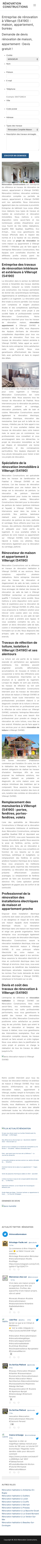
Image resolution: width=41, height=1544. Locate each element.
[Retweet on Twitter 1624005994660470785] (15, 1312)
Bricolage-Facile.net (18, 1242)
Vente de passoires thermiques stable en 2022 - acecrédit (20, 1174)
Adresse (9, 117)
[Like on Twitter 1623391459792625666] (19, 1357)
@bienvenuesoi (33, 1277)
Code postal (11, 109)
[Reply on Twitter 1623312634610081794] (10, 1403)
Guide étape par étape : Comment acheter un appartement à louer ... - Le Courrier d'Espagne (20, 1193)
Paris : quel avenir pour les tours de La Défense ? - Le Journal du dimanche (18, 1154)
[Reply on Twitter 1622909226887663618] (10, 1428)
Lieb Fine (13, 1320)
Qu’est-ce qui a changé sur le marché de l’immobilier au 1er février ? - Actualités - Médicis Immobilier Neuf (20, 1147)
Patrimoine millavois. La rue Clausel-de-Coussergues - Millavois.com (18, 1186)
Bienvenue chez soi (18, 1277)
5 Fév (11, 1438)
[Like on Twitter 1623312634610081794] (19, 1403)
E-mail (9, 80)
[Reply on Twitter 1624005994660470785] (10, 1312)
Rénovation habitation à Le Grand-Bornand (20, 1513)
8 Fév (29, 1320)
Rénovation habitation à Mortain (16, 1505)
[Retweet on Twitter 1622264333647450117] (15, 1472)
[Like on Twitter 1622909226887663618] (19, 1428)
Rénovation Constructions (15, 5)
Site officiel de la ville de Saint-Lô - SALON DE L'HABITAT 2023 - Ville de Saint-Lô (19, 1140)
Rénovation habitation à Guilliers (16, 1496)
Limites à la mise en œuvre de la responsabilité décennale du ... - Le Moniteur (19, 1179)
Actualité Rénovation (20, 1128)
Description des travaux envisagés (21, 134)
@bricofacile (33, 1242)
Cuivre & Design (16, 1435)
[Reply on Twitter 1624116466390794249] (10, 1269)
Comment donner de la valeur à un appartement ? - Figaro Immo (19, 1167)
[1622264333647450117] (22, 1472)
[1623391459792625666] (22, 1357)
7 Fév (11, 1413)
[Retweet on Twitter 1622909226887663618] (15, 1428)
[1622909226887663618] (22, 1428)
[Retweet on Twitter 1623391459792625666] (15, 1357)
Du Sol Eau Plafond (17, 1365)
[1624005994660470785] (22, 1312)
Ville (8, 100)
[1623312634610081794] (22, 1403)
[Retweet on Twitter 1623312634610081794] (15, 1403)
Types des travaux (14, 126)
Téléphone (10, 89)
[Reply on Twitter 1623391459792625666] (10, 1357)
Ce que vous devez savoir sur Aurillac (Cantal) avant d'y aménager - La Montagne (19, 1134)
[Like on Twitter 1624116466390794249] (19, 1269)
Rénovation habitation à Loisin (15, 1499)
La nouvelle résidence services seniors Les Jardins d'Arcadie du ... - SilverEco (20, 1161)
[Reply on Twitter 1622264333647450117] (10, 1472)
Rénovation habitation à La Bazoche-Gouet (20, 1510)
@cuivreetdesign (30, 1435)
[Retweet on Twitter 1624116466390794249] (15, 1269)
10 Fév (11, 1245)
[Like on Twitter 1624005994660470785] (19, 1312)
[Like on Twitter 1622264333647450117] (19, 1472)
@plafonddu (31, 1365)
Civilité (9, 55)
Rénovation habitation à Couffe (15, 1502)
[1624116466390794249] (22, 1269)
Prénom (9, 72)
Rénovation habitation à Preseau (16, 1508)
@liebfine (22, 1320)
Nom (8, 64)
